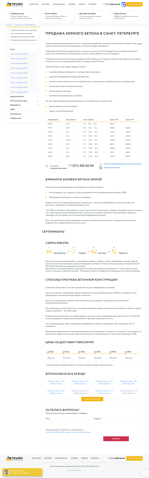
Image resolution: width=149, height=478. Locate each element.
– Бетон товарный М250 (18, 68)
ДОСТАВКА (46, 4)
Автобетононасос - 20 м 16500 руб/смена (104, 392)
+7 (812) (111, 4)
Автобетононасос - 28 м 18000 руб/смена (55, 392)
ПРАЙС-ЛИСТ (34, 4)
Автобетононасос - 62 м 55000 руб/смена (55, 382)
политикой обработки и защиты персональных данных (68, 432)
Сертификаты (15, 114)
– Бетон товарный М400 (19, 82)
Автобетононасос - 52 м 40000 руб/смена (80, 382)
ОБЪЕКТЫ (82, 4)
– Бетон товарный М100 (18, 54)
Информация (19, 25)
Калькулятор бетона (112, 168)
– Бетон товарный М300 (18, 73)
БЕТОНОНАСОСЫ (59, 4)
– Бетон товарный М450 (18, 87)
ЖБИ (12, 109)
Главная (9, 25)
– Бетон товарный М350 (18, 78)
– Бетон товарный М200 (18, 63)
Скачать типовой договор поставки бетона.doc (123, 164)
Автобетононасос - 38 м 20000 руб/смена (128, 382)
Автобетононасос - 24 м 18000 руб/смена (80, 392)
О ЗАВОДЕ (71, 4)
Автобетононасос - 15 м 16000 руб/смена (128, 392)
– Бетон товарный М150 (18, 59)
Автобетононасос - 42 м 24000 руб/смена (104, 382)
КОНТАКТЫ (92, 4)
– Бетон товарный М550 (18, 92)
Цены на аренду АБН (92, 399)
